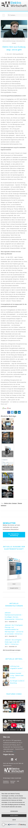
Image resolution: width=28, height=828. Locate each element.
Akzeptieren (14, 815)
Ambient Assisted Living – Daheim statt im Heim (16, 675)
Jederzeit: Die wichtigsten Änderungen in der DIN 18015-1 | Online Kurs (13, 642)
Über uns (6, 737)
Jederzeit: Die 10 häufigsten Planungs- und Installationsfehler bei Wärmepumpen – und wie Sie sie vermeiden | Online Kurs (14, 629)
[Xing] (16, 759)
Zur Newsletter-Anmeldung (14, 534)
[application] (14, 725)
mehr (14, 820)
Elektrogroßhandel (18, 54)
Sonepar (14, 503)
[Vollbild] (23, 730)
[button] (3, 15)
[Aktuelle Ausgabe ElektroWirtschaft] (14, 568)
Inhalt (14, 584)
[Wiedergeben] (5, 730)
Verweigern (14, 811)
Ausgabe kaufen (14, 588)
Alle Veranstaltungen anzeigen (11, 650)
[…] (14, 751)
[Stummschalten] (20, 730)
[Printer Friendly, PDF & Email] (6, 408)
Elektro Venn (7, 503)
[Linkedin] (12, 759)
